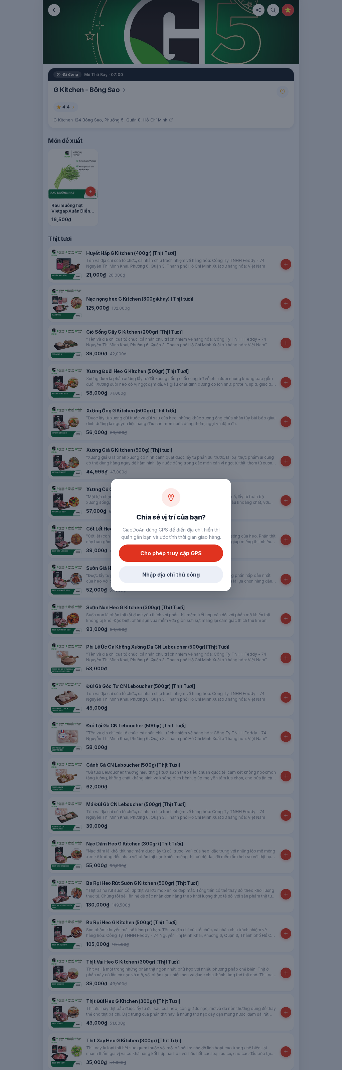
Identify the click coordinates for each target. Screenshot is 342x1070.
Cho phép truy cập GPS (171, 553)
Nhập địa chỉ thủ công (171, 574)
